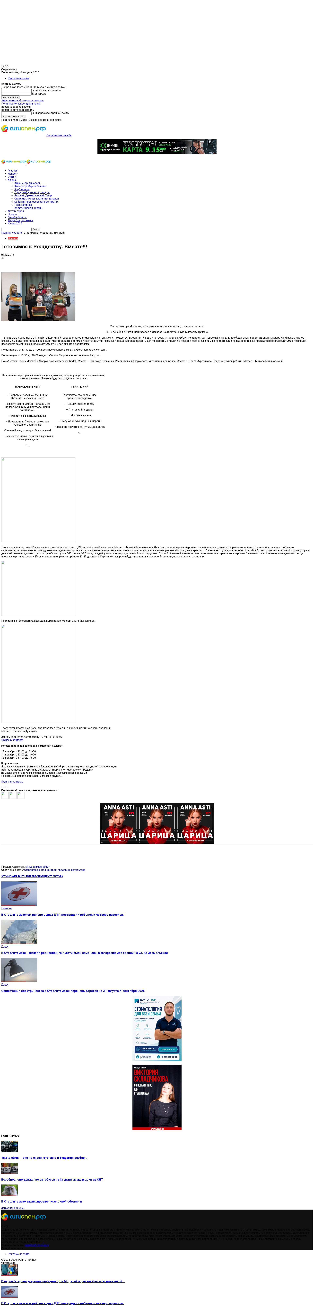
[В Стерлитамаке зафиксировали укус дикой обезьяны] (9, 1195)
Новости (13, 173)
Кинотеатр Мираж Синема (30, 186)
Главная (12, 170)
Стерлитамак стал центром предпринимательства (54, 869)
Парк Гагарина (23, 204)
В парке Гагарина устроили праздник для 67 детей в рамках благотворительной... (63, 1281)
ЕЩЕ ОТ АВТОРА (52, 876)
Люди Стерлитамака (20, 220)
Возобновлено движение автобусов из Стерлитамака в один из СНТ (52, 1179)
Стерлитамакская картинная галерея (36, 198)
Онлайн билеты (17, 217)
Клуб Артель (21, 189)
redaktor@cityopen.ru (37, 1245)
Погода (12, 214)
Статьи (12, 176)
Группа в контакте (12, 740)
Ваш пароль (39, 93)
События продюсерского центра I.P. (36, 201)
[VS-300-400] (157, 1129)
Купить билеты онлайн (28, 208)
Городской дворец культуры (32, 192)
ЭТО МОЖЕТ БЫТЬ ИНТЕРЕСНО (21, 876)
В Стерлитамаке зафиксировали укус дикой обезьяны (41, 1201)
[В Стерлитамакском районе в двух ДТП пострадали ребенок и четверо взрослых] (19, 905)
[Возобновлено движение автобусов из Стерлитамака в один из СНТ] (9, 1173)
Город (5, 946)
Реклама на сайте (18, 78)
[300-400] (157, 1060)
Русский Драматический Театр (33, 195)
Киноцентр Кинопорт (27, 183)
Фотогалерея (16, 211)
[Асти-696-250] (157, 842)
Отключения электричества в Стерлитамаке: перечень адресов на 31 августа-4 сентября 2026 (73, 991)
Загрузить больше (12, 1208)
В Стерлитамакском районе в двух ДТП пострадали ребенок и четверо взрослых (62, 915)
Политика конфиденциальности (20, 103)
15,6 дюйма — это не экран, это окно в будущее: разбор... (44, 1158)
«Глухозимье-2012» (38, 866)
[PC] (157, 153)
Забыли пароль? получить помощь (22, 100)
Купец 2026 (15, 223)
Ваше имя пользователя (46, 90)
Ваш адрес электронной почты (50, 113)
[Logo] (13, 164)
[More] (103, 262)
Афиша (12, 179)
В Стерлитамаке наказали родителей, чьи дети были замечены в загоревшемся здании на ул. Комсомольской (84, 953)
